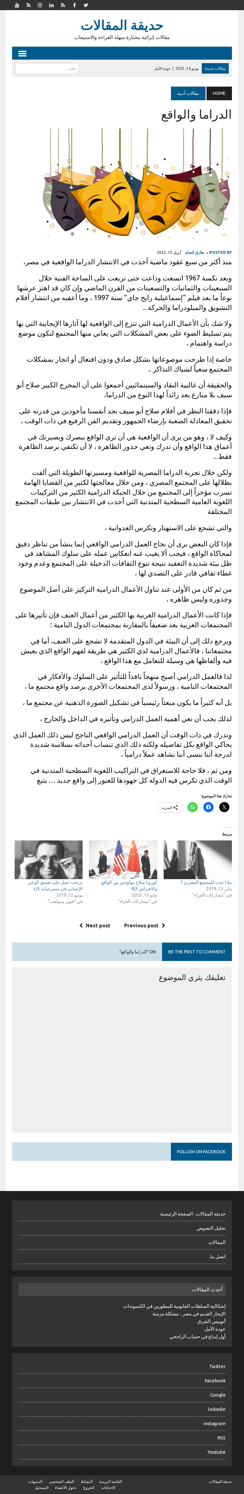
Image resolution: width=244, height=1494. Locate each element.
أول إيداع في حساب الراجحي (197, 1336)
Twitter (217, 1366)
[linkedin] (51, 4)
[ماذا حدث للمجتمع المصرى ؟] (198, 859)
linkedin (217, 1409)
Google (218, 1395)
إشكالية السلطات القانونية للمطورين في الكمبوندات (174, 1306)
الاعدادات (108, 1487)
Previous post (141, 925)
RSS (221, 1437)
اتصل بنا (218, 1256)
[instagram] (40, 4)
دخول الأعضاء (65, 1487)
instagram (214, 1423)
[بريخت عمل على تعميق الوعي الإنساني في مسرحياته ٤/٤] (49, 859)
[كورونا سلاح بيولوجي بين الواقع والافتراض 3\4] (123, 859)
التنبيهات (35, 1481)
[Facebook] (74, 4)
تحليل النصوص (211, 1228)
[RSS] (29, 4)
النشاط (86, 1481)
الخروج (88, 1487)
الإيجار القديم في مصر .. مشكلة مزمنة (189, 1313)
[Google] (63, 4)
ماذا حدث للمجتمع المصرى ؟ (206, 882)
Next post (98, 925)
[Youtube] (17, 4)
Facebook (215, 1380)
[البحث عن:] (47, 68)
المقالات (217, 1242)
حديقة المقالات (220, 1481)
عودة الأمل (215, 1329)
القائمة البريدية (110, 1481)
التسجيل (41, 1487)
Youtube (216, 1452)
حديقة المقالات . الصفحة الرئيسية (193, 1213)
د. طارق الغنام (196, 252)
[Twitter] (86, 4)
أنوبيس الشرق (211, 1321)
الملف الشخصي (61, 1481)
